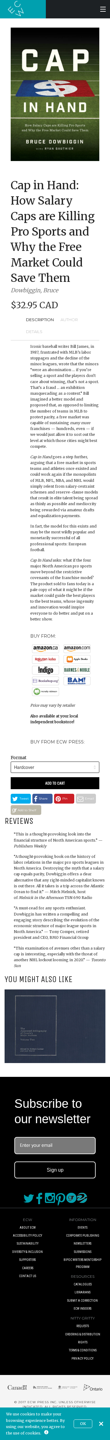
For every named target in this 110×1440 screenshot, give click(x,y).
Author (69, 319)
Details (34, 331)
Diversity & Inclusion (27, 1252)
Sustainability (27, 1243)
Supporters (27, 1259)
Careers (27, 1268)
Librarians (82, 1292)
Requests (82, 1326)
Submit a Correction (82, 1300)
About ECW (28, 1227)
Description (40, 319)
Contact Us (27, 1276)
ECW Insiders (82, 1308)
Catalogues (83, 1284)
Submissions (82, 1252)
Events (82, 1227)
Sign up (55, 1170)
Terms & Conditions (83, 1350)
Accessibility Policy (27, 1235)
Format (18, 757)
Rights (82, 1342)
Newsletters (82, 1243)
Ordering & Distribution (82, 1334)
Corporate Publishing (82, 1235)
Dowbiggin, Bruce (34, 290)
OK (83, 1423)
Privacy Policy (83, 1358)
